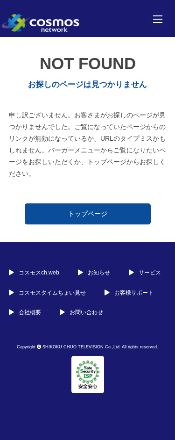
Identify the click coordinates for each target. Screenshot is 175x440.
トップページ (87, 213)
